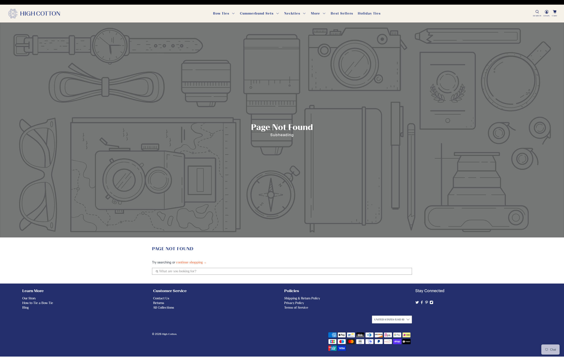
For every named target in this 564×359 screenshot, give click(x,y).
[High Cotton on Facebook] (422, 303)
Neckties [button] (292, 13)
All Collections (163, 308)
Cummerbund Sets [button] (257, 13)
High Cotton (169, 334)
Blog (25, 308)
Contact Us (161, 298)
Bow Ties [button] (221, 13)
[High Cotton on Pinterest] (427, 303)
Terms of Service (296, 308)
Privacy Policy (294, 303)
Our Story (29, 298)
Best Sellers (342, 13)
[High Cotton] (34, 13)
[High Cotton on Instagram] (431, 303)
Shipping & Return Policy (302, 298)
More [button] (315, 13)
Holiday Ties (369, 13)
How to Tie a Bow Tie (37, 303)
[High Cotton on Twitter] (417, 303)
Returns (158, 303)
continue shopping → (191, 262)
